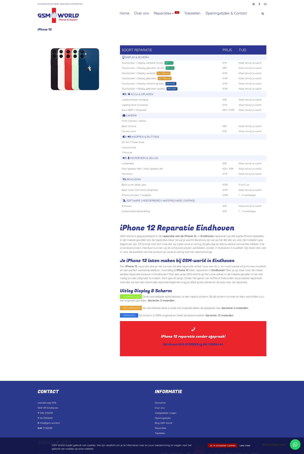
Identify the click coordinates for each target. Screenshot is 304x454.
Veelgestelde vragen (165, 412)
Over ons (141, 13)
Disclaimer (160, 402)
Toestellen (192, 13)
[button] (256, 11)
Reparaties (166, 13)
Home (124, 13)
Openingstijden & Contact (226, 13)
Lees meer (245, 445)
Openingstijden (163, 418)
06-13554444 (213, 344)
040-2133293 (188, 344)
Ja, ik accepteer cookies (222, 445)
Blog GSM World (163, 422)
